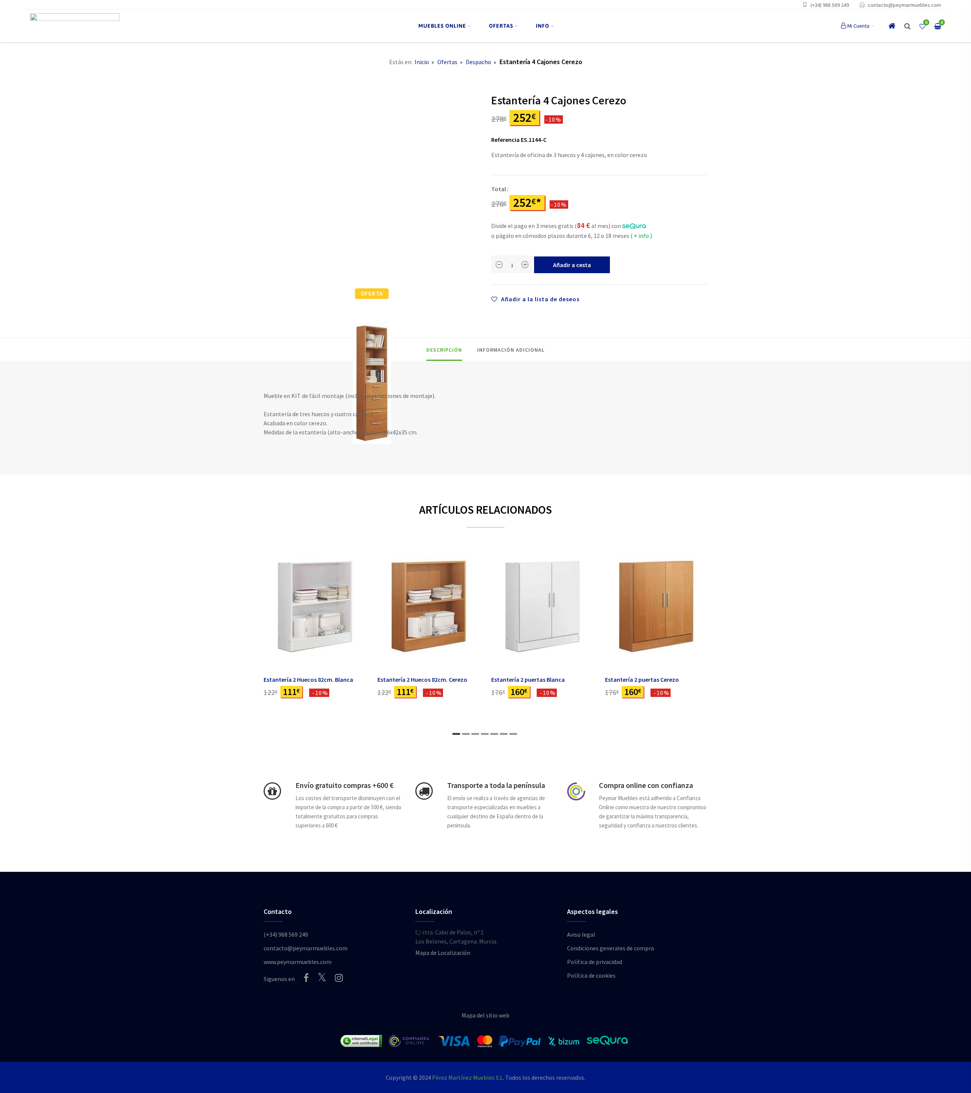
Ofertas (447, 62)
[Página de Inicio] (74, 26)
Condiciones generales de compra (610, 948)
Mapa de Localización (442, 952)
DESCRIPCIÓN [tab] (444, 349)
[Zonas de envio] (424, 791)
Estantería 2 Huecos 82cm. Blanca (308, 679)
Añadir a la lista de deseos (540, 299)
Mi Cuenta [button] (858, 25)
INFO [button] (542, 26)
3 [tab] (475, 734)
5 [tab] (494, 734)
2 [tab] (466, 734)
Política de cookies (591, 975)
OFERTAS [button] (501, 26)
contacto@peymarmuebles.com (904, 5)
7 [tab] (513, 734)
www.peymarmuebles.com (298, 962)
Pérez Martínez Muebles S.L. (468, 1077)
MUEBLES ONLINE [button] (442, 26)
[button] (907, 26)
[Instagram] (339, 978)
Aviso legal (581, 934)
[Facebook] (306, 978)
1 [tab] (456, 734)
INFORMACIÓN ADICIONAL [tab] (511, 349)
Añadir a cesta (572, 265)
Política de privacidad (594, 962)
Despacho (478, 62)
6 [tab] (503, 734)
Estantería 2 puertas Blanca (528, 679)
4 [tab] (485, 734)
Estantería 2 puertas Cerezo (642, 679)
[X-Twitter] (321, 977)
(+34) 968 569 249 (830, 5)
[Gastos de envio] (272, 791)
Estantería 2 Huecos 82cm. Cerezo (422, 679)
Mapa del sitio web (485, 1015)
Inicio (422, 62)
